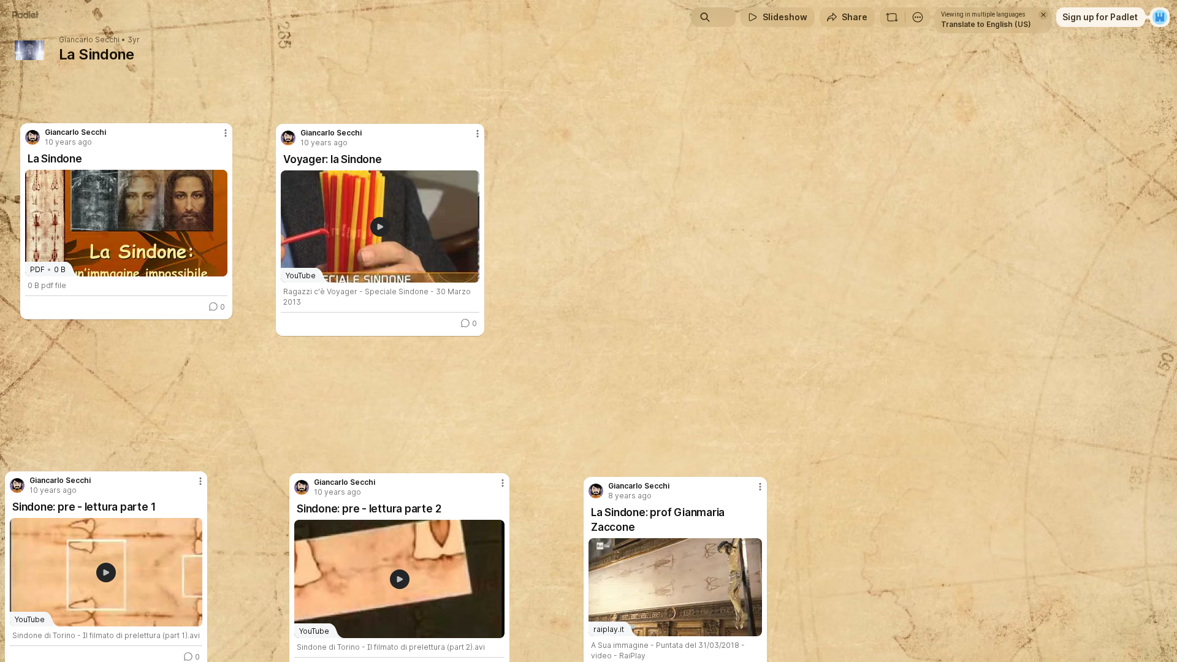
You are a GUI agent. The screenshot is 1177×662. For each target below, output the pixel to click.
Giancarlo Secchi (89, 40)
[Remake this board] (892, 17)
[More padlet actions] (917, 17)
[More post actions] (477, 134)
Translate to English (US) (986, 24)
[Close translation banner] (1043, 15)
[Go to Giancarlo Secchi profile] (288, 138)
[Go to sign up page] (1160, 17)
